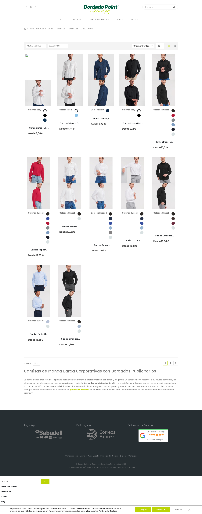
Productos (136, 19)
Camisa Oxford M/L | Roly (70, 124)
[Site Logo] (101, 9)
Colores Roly (34, 110)
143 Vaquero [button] (107, 110)
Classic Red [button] (173, 115)
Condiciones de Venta (75, 456)
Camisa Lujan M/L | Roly (101, 120)
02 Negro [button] (45, 115)
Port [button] (173, 223)
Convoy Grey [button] (173, 120)
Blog (120, 19)
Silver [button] (110, 232)
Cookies (115, 456)
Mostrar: (27, 363)
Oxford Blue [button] (110, 228)
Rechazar (161, 509)
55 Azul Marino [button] (45, 120)
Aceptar (143, 509)
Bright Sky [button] (79, 326)
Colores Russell (161, 110)
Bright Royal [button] (47, 218)
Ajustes (178, 509)
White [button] (173, 134)
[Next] (175, 363)
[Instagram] (35, 7)
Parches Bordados (99, 19)
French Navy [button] (173, 129)
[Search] (174, 7)
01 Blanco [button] (45, 110)
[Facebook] (26, 7)
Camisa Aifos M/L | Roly (38, 129)
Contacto (132, 456)
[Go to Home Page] (25, 29)
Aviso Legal (93, 456)
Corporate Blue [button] (173, 124)
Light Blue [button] (47, 321)
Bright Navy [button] (110, 218)
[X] (31, 7)
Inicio (62, 19)
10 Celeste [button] (76, 115)
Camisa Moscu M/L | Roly (132, 124)
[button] (169, 46)
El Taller (77, 19)
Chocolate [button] (173, 218)
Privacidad (105, 456)
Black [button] (173, 110)
